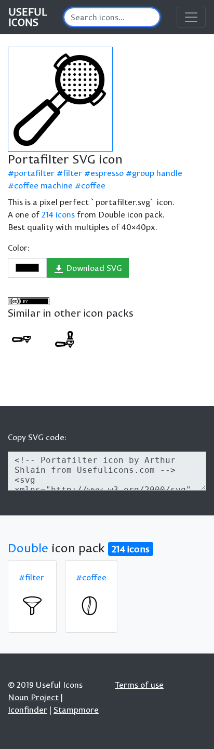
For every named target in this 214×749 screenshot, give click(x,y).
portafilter (34, 173)
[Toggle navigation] (191, 17)
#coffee (91, 577)
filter (72, 173)
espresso (107, 173)
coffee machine (43, 185)
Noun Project (33, 697)
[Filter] (32, 605)
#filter (31, 577)
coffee (93, 185)
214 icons (58, 214)
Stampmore (76, 709)
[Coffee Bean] (89, 605)
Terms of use (139, 684)
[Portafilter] (21, 339)
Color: (19, 247)
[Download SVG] (60, 99)
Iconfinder (27, 709)
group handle (157, 173)
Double (28, 547)
